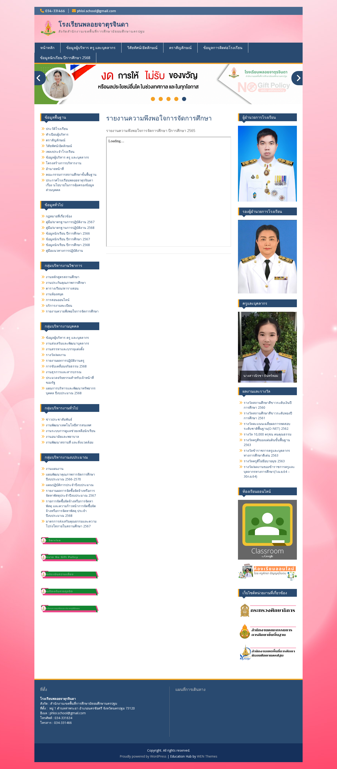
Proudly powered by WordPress (143, 756)
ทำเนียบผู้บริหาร (57, 134)
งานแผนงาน (55, 468)
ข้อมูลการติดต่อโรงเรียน (222, 47)
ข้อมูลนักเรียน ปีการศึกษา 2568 (65, 57)
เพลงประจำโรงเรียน (60, 151)
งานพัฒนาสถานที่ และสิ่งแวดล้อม (69, 442)
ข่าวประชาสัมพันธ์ (59, 419)
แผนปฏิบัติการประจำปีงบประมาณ (70, 485)
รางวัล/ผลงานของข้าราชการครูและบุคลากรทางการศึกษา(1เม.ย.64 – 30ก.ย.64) (269, 472)
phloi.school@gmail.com (96, 11)
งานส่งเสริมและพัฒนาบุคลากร (67, 343)
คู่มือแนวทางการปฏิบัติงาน (64, 250)
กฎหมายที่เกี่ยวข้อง (59, 216)
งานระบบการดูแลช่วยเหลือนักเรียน (70, 431)
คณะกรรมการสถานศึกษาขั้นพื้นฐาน (71, 174)
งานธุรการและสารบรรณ (63, 372)
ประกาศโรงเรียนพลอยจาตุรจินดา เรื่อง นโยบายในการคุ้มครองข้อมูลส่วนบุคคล (70, 185)
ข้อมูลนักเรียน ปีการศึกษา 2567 (68, 239)
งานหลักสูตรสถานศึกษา (62, 277)
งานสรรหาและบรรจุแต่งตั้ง (65, 349)
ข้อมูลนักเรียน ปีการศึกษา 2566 (68, 233)
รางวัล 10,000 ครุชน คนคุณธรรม (267, 434)
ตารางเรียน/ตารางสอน (62, 288)
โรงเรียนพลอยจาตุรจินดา (93, 24)
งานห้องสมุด (54, 294)
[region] (267, 347)
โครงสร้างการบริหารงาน (63, 163)
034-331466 (55, 11)
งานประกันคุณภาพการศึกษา (66, 282)
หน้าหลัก (47, 47)
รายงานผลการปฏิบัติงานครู (65, 360)
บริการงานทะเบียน (59, 305)
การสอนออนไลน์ (57, 300)
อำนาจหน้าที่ (55, 169)
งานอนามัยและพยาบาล (62, 436)
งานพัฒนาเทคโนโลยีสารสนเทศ (68, 425)
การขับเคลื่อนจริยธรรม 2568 (66, 366)
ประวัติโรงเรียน (57, 128)
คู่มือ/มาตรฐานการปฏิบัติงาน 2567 (70, 222)
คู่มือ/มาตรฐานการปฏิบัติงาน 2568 (70, 227)
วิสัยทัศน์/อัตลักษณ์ (142, 47)
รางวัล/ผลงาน (56, 355)
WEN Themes (207, 756)
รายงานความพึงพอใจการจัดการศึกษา (72, 311)
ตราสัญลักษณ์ (180, 47)
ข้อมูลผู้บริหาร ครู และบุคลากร (91, 47)
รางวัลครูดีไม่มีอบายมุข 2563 (264, 461)
